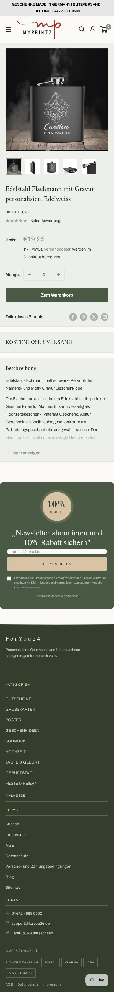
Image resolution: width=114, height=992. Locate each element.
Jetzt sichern (56, 564)
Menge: (13, 274)
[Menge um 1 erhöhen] (58, 274)
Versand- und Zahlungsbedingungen (38, 866)
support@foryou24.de (31, 923)
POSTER (14, 720)
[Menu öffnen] (8, 29)
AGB (10, 845)
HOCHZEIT (16, 752)
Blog (10, 877)
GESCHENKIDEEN (23, 730)
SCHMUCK (15, 741)
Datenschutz (17, 856)
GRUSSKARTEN (20, 709)
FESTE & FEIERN (21, 783)
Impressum (16, 835)
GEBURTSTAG (19, 773)
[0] (103, 29)
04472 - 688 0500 (27, 913)
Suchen (12, 824)
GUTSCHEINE (18, 699)
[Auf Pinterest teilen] (83, 317)
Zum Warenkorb (57, 295)
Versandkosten (57, 249)
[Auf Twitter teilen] (94, 317)
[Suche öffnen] (82, 29)
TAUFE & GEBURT (23, 762)
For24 (24, 638)
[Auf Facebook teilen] (73, 317)
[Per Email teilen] (104, 317)
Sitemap (13, 887)
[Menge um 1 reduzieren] (29, 274)
